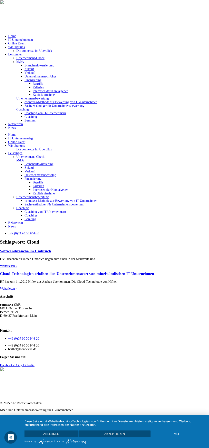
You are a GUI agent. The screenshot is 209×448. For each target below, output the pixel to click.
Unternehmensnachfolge (40, 76)
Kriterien (38, 87)
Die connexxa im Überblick (34, 50)
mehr (178, 434)
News (12, 127)
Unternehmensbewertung (32, 98)
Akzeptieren (114, 434)
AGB (3, 322)
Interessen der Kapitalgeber (50, 91)
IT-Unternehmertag (20, 39)
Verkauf (29, 72)
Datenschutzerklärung (23, 322)
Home (12, 36)
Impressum (47, 322)
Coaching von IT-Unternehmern (45, 113)
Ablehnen (51, 434)
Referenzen (15, 124)
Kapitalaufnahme (44, 94)
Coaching (22, 109)
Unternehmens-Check (30, 58)
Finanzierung (32, 80)
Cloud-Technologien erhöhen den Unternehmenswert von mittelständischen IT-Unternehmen (77, 273)
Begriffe (38, 83)
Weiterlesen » (8, 266)
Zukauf (29, 69)
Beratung (30, 120)
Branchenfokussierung (38, 65)
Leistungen (15, 54)
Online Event (16, 43)
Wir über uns (16, 47)
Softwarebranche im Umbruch (25, 251)
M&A (20, 61)
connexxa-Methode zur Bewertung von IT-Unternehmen (60, 102)
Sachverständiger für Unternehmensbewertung (54, 105)
